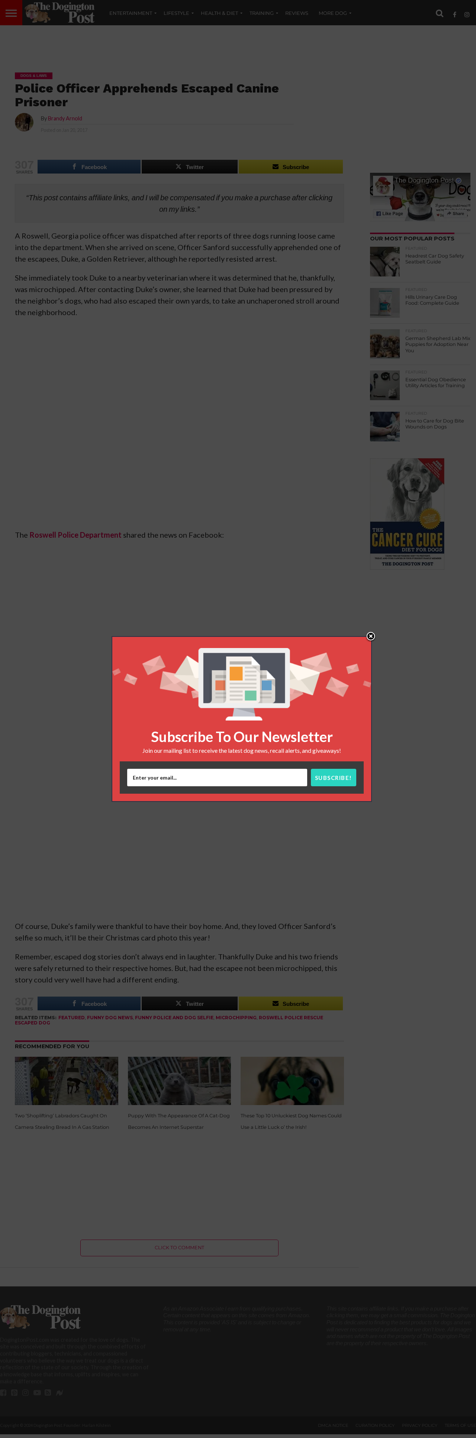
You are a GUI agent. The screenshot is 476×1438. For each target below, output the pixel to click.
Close (370, 636)
